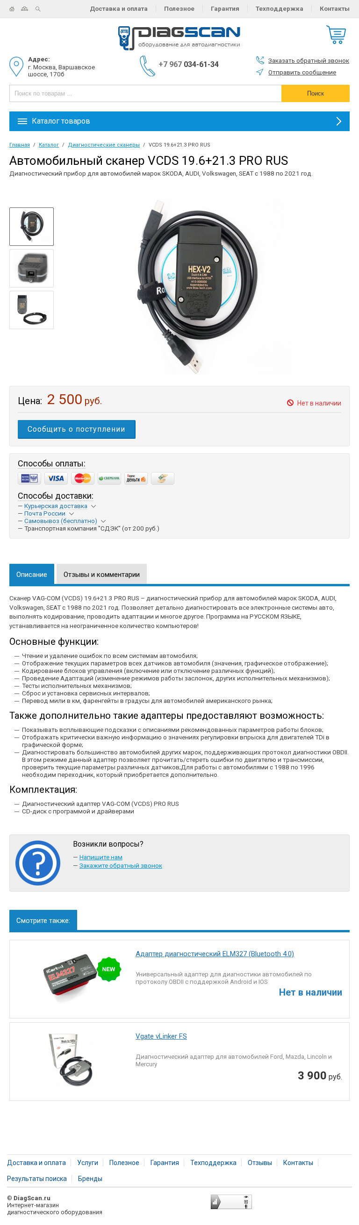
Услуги (87, 1162)
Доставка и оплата (119, 8)
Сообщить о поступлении (76, 429)
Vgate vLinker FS (161, 1036)
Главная (15, 9)
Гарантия (225, 8)
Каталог (49, 145)
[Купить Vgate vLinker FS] (69, 1062)
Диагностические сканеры (104, 145)
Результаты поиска (37, 1178)
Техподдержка (279, 8)
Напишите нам (100, 857)
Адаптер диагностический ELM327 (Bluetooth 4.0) (215, 954)
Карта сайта (28, 9)
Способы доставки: (55, 496)
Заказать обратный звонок (308, 60)
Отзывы (260, 1162)
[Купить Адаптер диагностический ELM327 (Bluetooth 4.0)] (69, 980)
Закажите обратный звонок (120, 865)
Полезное (179, 8)
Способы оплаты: (52, 463)
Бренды (90, 1178)
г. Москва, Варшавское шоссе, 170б (61, 70)
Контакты (335, 8)
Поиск (42, 9)
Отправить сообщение (302, 72)
